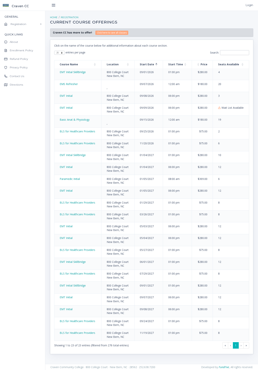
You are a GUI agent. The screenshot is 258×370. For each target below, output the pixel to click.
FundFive (224, 367)
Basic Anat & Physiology (75, 119)
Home (53, 17)
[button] (95, 64)
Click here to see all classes (112, 32)
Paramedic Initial (70, 179)
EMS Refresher (69, 84)
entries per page (75, 52)
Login (249, 5)
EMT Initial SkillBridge (73, 72)
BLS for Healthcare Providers (77, 131)
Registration (69, 17)
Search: (214, 52)
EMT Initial (66, 96)
